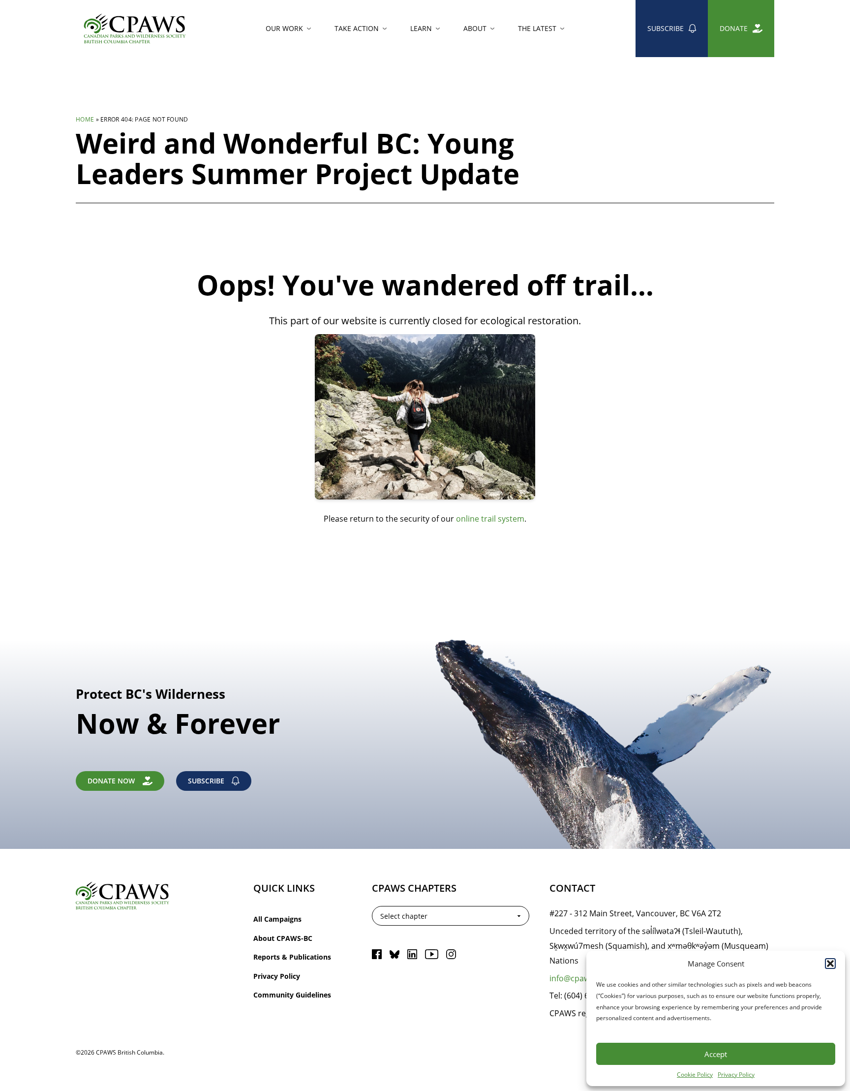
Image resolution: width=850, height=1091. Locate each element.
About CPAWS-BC (282, 938)
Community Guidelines (292, 994)
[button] (830, 963)
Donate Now (111, 780)
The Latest (537, 28)
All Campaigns (277, 919)
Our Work (284, 28)
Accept (715, 1054)
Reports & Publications (292, 957)
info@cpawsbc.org (583, 978)
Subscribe (665, 28)
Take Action (356, 28)
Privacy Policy (736, 1074)
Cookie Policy (695, 1074)
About (474, 28)
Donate (734, 28)
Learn (421, 28)
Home (85, 119)
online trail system (490, 518)
